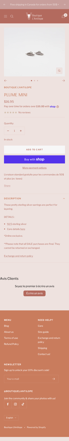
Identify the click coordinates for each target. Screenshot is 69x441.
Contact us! (44, 354)
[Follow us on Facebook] (8, 404)
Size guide (43, 331)
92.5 (9, 224)
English (9, 417)
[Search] (11, 16)
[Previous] (5, 80)
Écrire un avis (34, 293)
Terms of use (11, 337)
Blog (6, 325)
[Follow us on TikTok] (23, 404)
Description (12, 198)
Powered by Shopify (36, 427)
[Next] (63, 80)
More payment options (34, 167)
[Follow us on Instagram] (15, 404)
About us (9, 331)
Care (40, 325)
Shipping (42, 348)
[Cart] (63, 16)
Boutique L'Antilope (18, 87)
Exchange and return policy (49, 339)
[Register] (53, 379)
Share (7, 185)
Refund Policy (11, 344)
